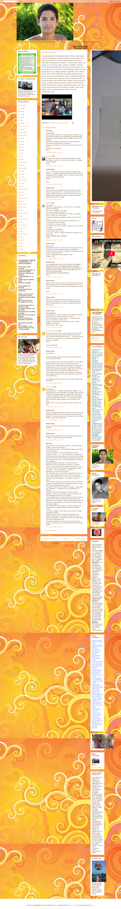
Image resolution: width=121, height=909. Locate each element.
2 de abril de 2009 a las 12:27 (54, 294)
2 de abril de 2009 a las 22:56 (54, 327)
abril (19, 111)
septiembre (21, 126)
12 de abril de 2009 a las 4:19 (54, 383)
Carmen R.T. (49, 386)
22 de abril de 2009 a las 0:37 (54, 430)
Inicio (65, 538)
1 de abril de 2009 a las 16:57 (54, 166)
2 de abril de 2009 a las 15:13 (54, 307)
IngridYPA (49, 156)
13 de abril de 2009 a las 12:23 (54, 406)
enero (20, 138)
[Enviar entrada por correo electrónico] (72, 122)
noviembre (21, 132)
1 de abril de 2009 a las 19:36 (54, 184)
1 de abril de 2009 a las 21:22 (54, 240)
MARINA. (48, 203)
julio (19, 120)
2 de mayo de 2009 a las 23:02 (54, 440)
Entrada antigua (80, 538)
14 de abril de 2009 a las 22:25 (54, 420)
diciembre (21, 135)
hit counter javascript (97, 341)
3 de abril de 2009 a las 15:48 (54, 347)
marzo (20, 108)
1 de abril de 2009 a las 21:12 (54, 199)
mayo (19, 114)
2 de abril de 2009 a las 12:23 (54, 277)
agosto (20, 123)
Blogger (92, 905)
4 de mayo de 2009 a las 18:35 (54, 527)
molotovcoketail (73, 905)
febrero (20, 105)
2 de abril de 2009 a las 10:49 (54, 258)
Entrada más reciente (49, 538)
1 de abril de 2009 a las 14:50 (54, 152)
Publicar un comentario (50, 530)
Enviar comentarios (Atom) (67, 543)
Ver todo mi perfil (97, 767)
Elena (95, 764)
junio (19, 117)
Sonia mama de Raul (52, 331)
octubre (20, 129)
